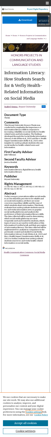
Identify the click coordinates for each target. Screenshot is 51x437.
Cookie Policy (41, 415)
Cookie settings (34, 412)
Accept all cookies (25, 423)
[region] (25, 414)
